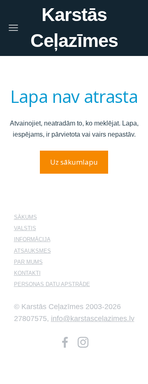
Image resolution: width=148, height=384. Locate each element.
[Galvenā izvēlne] (13, 27)
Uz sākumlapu (74, 162)
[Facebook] (65, 342)
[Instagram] (83, 342)
